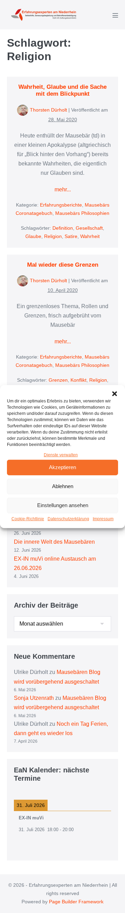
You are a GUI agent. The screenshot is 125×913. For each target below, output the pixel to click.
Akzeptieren (62, 467)
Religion (53, 236)
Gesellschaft (89, 228)
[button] (114, 393)
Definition (62, 228)
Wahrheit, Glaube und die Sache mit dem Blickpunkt (62, 90)
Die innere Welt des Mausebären (54, 542)
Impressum (103, 518)
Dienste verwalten (61, 454)
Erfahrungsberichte (61, 205)
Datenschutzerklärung (68, 518)
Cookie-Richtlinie (27, 518)
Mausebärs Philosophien (82, 213)
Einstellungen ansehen (62, 505)
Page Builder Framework (76, 901)
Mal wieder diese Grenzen (62, 264)
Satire (71, 236)
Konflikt (78, 380)
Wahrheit (90, 236)
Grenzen (58, 380)
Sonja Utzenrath (34, 698)
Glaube (33, 236)
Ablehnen (62, 486)
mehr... (63, 190)
